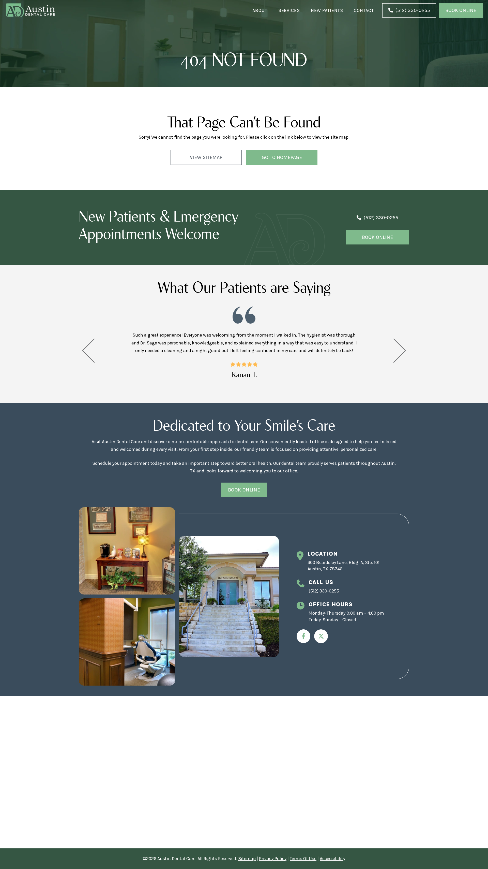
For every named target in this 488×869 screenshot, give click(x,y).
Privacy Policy (272, 858)
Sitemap (247, 858)
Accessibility (332, 858)
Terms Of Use (303, 858)
